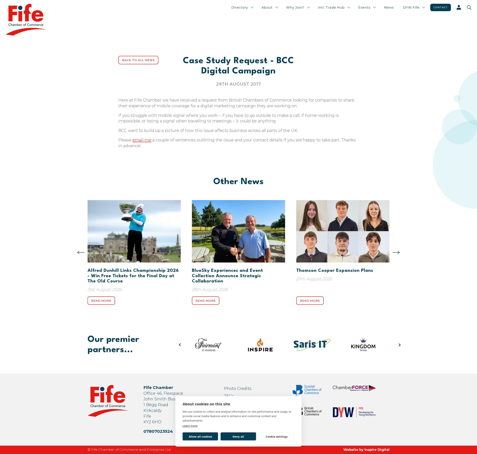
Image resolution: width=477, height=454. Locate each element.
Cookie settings (277, 436)
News (389, 7)
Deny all (238, 436)
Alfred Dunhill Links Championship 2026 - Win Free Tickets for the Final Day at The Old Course (133, 276)
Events (364, 7)
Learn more (190, 426)
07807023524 (158, 431)
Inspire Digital (376, 450)
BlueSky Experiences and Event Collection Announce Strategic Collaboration (227, 276)
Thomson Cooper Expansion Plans (334, 270)
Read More (101, 300)
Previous (80, 252)
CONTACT (440, 7)
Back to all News (138, 60)
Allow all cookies (200, 436)
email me (141, 140)
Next (396, 252)
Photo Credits (237, 388)
